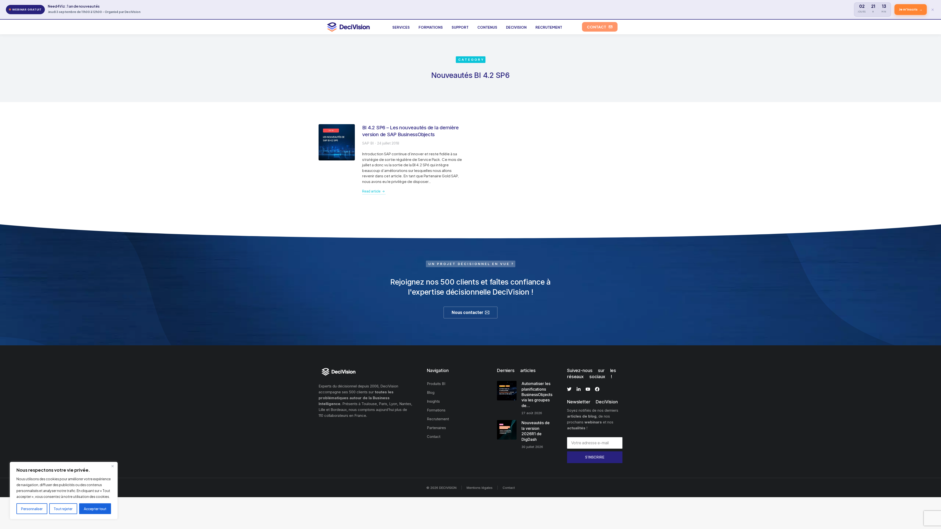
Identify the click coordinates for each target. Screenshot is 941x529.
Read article (371, 191)
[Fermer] (112, 466)
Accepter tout (95, 508)
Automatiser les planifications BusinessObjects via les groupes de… (536, 394)
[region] (64, 490)
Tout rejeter (63, 508)
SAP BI (368, 143)
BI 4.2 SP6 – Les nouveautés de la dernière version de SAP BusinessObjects (410, 131)
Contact (509, 488)
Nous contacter (467, 312)
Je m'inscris (910, 9)
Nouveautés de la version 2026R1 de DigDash (535, 431)
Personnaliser (32, 508)
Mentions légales (480, 488)
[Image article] (337, 142)
